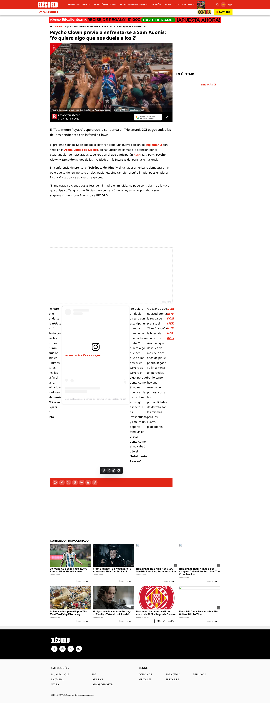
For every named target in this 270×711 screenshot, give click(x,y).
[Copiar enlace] (103, 470)
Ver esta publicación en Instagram (83, 355)
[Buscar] (217, 4)
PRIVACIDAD (173, 674)
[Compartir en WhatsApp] (113, 470)
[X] (68, 482)
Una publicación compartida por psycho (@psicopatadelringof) (95, 399)
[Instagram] (62, 649)
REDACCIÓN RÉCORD (69, 115)
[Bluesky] (88, 482)
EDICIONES (172, 679)
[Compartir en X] (108, 470)
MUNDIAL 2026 (60, 674)
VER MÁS (206, 84)
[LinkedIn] (81, 482)
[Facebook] (62, 482)
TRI (94, 674)
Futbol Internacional (132, 4)
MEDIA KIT (145, 679)
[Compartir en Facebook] (118, 470)
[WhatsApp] (55, 482)
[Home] (51, 26)
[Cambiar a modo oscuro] (223, 4)
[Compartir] (167, 117)
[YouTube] (79, 649)
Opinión (156, 4)
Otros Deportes (183, 4)
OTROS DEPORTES (103, 684)
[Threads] (75, 482)
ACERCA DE (145, 674)
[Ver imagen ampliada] (111, 77)
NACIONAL (57, 679)
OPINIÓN (97, 679)
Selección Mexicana (105, 4)
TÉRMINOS (199, 674)
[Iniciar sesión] (230, 4)
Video (168, 4)
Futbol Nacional (78, 4)
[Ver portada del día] (201, 4)
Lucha (58, 26)
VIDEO (55, 684)
